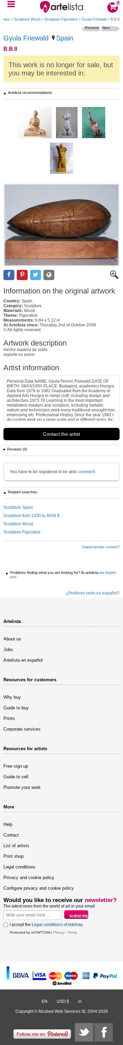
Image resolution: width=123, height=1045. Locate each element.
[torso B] (66, 123)
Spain (64, 38)
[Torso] (61, 159)
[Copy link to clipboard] (48, 275)
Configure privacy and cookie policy (38, 888)
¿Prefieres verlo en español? (93, 593)
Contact (11, 835)
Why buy (12, 697)
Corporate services (22, 729)
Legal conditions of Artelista (57, 924)
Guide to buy (16, 707)
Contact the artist (61, 434)
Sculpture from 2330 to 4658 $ (31, 515)
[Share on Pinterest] (22, 275)
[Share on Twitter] (35, 275)
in (80, 1001)
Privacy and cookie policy (28, 877)
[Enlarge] (114, 277)
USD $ (63, 1001)
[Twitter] (84, 1032)
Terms (72, 932)
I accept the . (47, 924)
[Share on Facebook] (8, 275)
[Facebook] (103, 1032)
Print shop (13, 856)
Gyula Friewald (94, 19)
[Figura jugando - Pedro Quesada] (34, 123)
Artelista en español (23, 660)
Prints (9, 718)
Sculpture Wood (27, 19)
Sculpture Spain (18, 507)
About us (12, 638)
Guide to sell (15, 776)
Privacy (59, 932)
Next (106, 27)
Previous (92, 27)
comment (86, 471)
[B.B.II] (61, 224)
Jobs (8, 649)
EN (44, 1001)
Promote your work (22, 787)
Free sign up (15, 766)
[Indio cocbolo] (93, 123)
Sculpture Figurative (61, 19)
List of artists (16, 845)
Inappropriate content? (101, 547)
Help (7, 824)
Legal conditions (19, 866)
